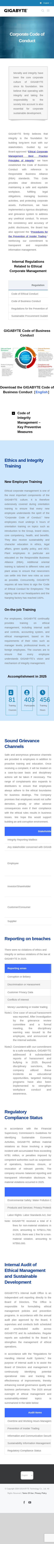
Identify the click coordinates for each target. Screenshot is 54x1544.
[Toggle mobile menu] (48, 10)
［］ (41, 392)
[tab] (27, 422)
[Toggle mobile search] (42, 10)
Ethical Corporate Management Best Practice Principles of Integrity (28, 156)
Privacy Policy (41, 1493)
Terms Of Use (28, 1493)
